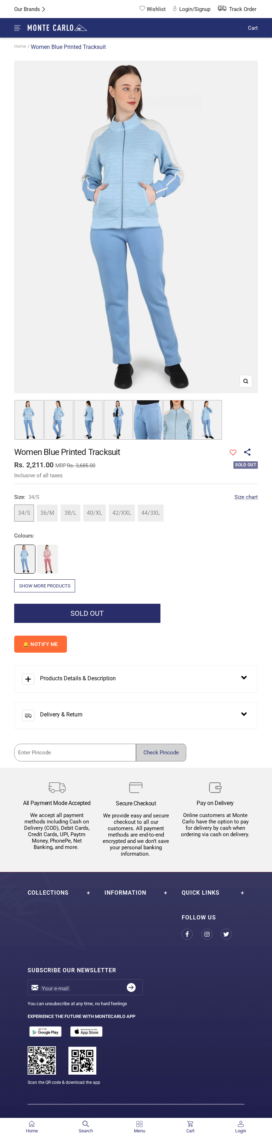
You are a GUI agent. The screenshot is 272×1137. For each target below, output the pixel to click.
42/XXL (121, 513)
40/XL (94, 513)
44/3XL (150, 513)
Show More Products (44, 586)
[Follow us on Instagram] (211, 934)
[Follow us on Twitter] (230, 934)
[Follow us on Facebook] (191, 934)
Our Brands (27, 9)
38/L (70, 513)
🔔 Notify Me (40, 644)
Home (20, 46)
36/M (47, 513)
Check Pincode (161, 752)
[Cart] (240, 27)
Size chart (246, 497)
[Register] (131, 987)
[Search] (224, 28)
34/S (24, 513)
